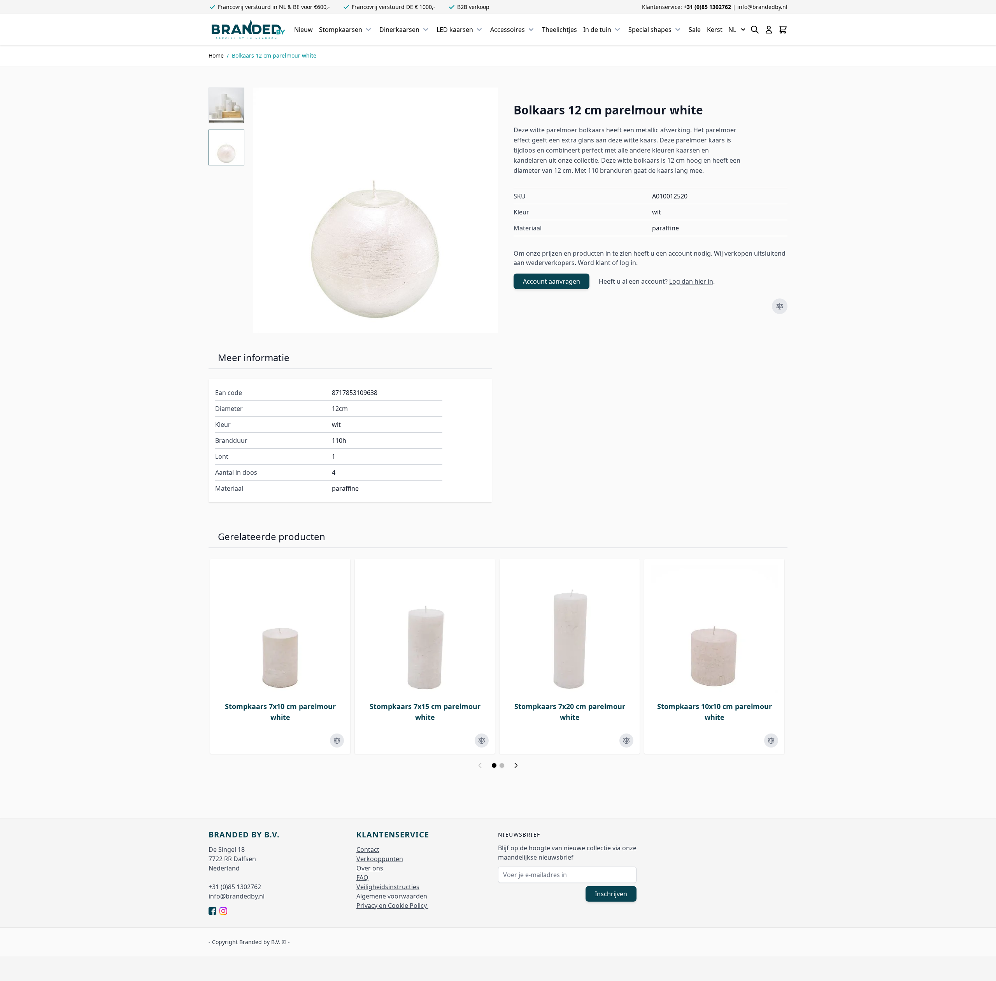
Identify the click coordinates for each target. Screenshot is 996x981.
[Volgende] (516, 765)
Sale (695, 29)
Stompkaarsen (340, 29)
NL (732, 29)
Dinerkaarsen (399, 29)
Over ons (369, 868)
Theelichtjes (559, 29)
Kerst (714, 29)
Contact (367, 849)
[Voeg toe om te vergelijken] (779, 306)
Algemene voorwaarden (391, 896)
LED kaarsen (455, 29)
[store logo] (248, 29)
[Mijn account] (768, 29)
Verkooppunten (379, 859)
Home (216, 55)
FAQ (362, 877)
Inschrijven (611, 894)
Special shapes (650, 29)
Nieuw (303, 29)
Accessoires (507, 29)
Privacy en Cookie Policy (392, 905)
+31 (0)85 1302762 (708, 7)
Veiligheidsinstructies (387, 887)
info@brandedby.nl (762, 7)
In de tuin (597, 29)
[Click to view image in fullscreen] (375, 210)
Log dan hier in (691, 281)
